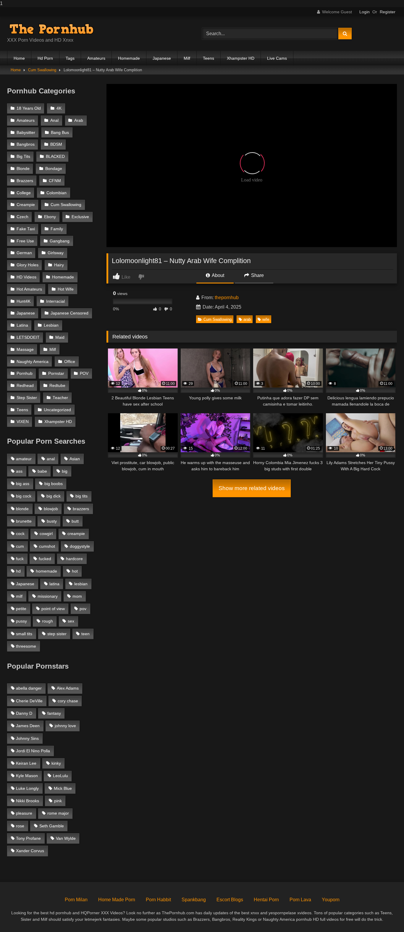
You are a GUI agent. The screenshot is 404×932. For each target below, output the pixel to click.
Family (57, 229)
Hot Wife (66, 289)
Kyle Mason (27, 775)
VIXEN (23, 421)
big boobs (53, 483)
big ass (22, 483)
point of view (53, 608)
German (24, 253)
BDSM (56, 144)
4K (59, 108)
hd (18, 571)
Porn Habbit (158, 899)
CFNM (55, 181)
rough (47, 621)
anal (51, 458)
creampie (76, 533)
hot (75, 571)
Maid (59, 337)
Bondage (53, 168)
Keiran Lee (26, 763)
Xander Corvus (30, 850)
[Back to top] (385, 915)
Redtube (57, 385)
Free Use (25, 241)
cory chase (68, 700)
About (217, 275)
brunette (24, 521)
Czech (22, 217)
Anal (54, 120)
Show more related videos (252, 488)
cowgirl (46, 533)
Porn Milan (76, 899)
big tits (81, 496)
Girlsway (56, 253)
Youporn (331, 899)
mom (77, 596)
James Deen (28, 725)
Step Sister (27, 398)
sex (71, 621)
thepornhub (227, 297)
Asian (75, 458)
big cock (23, 496)
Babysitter (26, 132)
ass (19, 471)
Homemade (129, 58)
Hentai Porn (266, 899)
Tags (70, 58)
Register (387, 11)
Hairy (59, 265)
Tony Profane (28, 838)
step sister (57, 633)
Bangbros (26, 144)
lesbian (81, 583)
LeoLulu (60, 775)
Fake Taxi (26, 229)
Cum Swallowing (42, 70)
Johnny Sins (27, 738)
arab (247, 319)
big (64, 471)
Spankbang (194, 899)
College (24, 193)
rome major (58, 813)
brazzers (81, 508)
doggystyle (80, 546)
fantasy (54, 713)
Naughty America (33, 361)
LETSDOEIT (28, 337)
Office (69, 361)
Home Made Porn (116, 899)
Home (19, 58)
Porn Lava (300, 899)
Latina (22, 325)
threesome (26, 646)
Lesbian (51, 325)
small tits (24, 633)
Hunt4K (23, 301)
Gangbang (60, 241)
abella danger (29, 688)
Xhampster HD (240, 58)
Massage (25, 349)
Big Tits (23, 156)
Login (364, 11)
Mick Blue (63, 788)
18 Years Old (29, 108)
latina (54, 583)
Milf (187, 58)
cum (20, 546)
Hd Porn (45, 58)
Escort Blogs (229, 899)
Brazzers (25, 181)
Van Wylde (66, 838)
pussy (21, 621)
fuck (20, 558)
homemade (46, 571)
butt (75, 521)
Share (257, 275)
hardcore (74, 558)
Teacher (60, 398)
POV (84, 373)
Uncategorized (57, 410)
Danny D (24, 713)
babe (42, 471)
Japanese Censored (69, 313)
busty (52, 521)
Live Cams (277, 58)
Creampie (26, 204)
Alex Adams (68, 688)
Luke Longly (27, 788)
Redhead (25, 385)
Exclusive (80, 217)
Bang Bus (60, 132)
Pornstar (56, 373)
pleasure (24, 813)
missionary (48, 596)
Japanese (162, 58)
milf (19, 596)
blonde (22, 508)
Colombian (56, 193)
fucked (45, 558)
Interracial (55, 301)
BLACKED (55, 156)
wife (265, 319)
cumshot (47, 546)
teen (85, 633)
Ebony (50, 217)
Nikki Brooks (27, 800)
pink (58, 800)
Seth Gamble (51, 826)
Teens (208, 58)
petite (21, 608)
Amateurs (96, 58)
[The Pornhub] (51, 29)
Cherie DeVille (29, 700)
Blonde (23, 168)
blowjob (51, 508)
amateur (24, 458)
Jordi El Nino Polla (33, 750)
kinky (56, 763)
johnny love (65, 725)
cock (20, 533)
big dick (53, 496)
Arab (78, 120)
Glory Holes (27, 265)
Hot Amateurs (29, 289)
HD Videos (26, 277)
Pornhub (25, 373)
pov (83, 608)
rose (20, 826)
